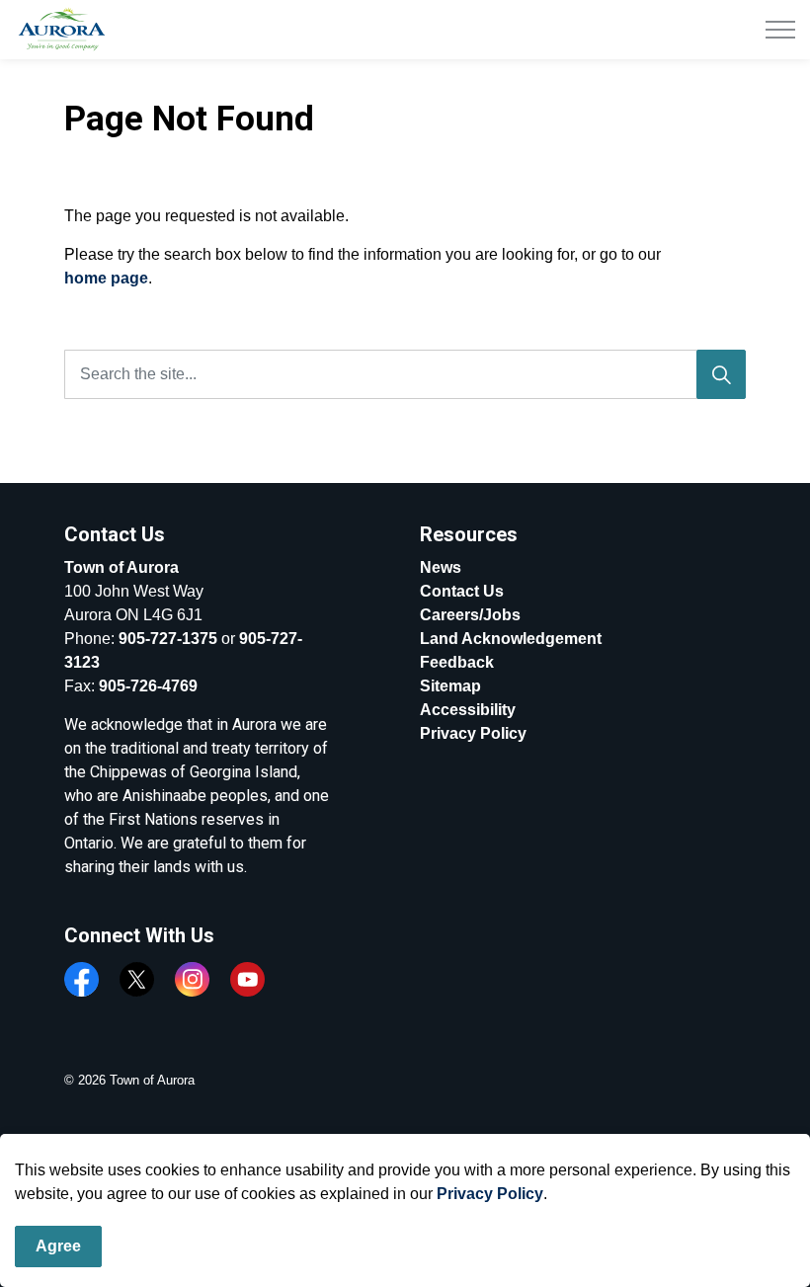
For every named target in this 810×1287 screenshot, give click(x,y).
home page (106, 278)
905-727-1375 (168, 638)
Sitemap (450, 686)
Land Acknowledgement (511, 638)
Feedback (457, 662)
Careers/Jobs (470, 614)
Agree (58, 1246)
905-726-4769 (148, 686)
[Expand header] (780, 29)
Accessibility (468, 709)
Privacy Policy (490, 1193)
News (440, 567)
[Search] (721, 374)
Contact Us (462, 591)
